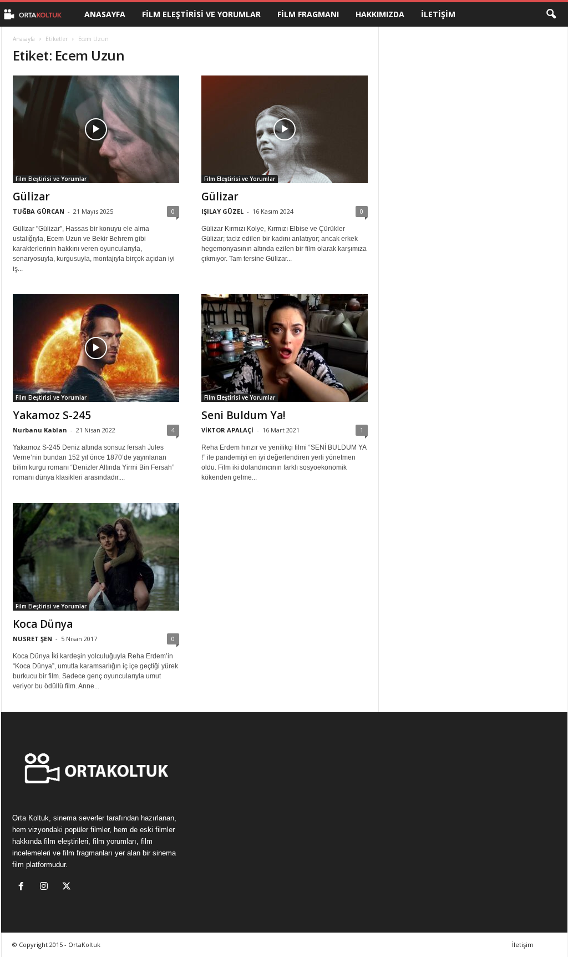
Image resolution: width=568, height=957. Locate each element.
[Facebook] (23, 887)
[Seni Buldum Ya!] (284, 348)
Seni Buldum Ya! (243, 415)
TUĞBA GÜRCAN (38, 211)
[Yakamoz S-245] (96, 348)
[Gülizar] (96, 129)
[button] (551, 14)
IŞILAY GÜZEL (222, 211)
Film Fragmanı (308, 14)
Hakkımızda (380, 14)
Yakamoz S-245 (52, 415)
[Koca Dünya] (96, 557)
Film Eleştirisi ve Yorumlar (201, 14)
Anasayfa (104, 14)
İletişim (438, 14)
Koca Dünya (43, 624)
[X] (68, 887)
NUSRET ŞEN (32, 638)
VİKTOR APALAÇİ (227, 430)
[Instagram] (46, 887)
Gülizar (31, 196)
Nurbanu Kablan (40, 430)
